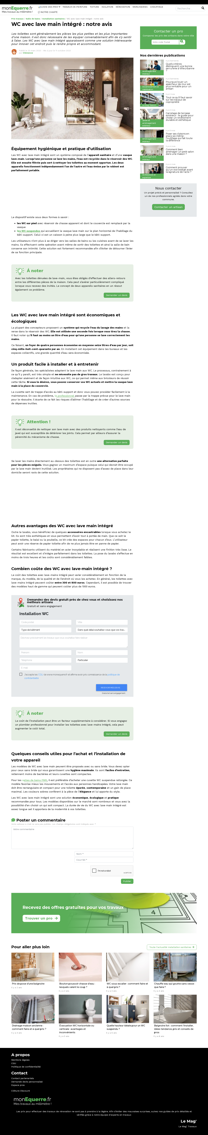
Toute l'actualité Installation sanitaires (170, 947)
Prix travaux (17, 19)
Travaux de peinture (75, 7)
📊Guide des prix (48, 7)
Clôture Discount (20, 1090)
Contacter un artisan (168, 207)
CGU (13, 1063)
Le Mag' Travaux (188, 1126)
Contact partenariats (22, 1078)
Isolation (107, 7)
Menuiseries (140, 7)
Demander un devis (116, 295)
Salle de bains (33, 19)
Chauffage (156, 7)
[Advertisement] (72, 194)
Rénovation (123, 7)
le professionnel (64, 395)
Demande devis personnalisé (27, 1081)
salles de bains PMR (34, 780)
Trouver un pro (38, 918)
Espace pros (18, 1085)
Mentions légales (20, 1060)
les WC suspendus (28, 230)
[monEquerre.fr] (17, 9)
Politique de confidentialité (26, 1066)
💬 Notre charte (48, 12)
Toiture (94, 7)
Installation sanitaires (53, 19)
